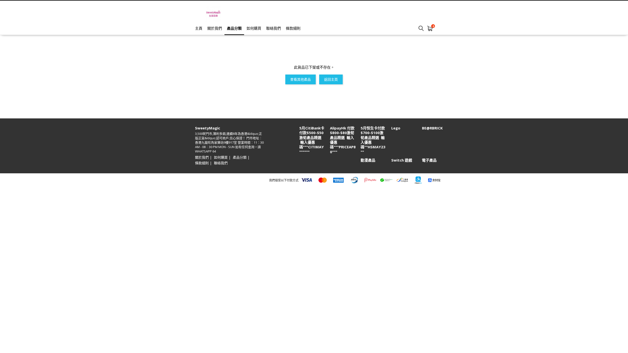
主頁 (198, 28)
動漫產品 (368, 160)
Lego (395, 128)
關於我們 (214, 28)
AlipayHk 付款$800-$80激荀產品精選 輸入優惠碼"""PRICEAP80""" (343, 140)
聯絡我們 (273, 28)
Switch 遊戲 (401, 160)
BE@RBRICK (432, 128)
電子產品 (429, 160)
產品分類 (234, 28)
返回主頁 (331, 79)
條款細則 (293, 28)
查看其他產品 (300, 79)
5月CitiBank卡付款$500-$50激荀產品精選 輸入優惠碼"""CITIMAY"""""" (311, 140)
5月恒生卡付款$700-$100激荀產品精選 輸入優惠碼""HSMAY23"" (373, 140)
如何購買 (254, 28)
